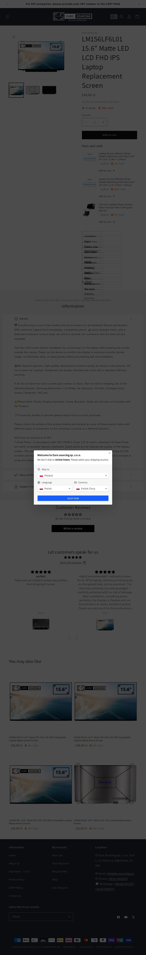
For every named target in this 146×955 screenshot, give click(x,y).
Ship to (45, 469)
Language (47, 482)
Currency (83, 482)
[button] (73, 475)
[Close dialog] (109, 453)
